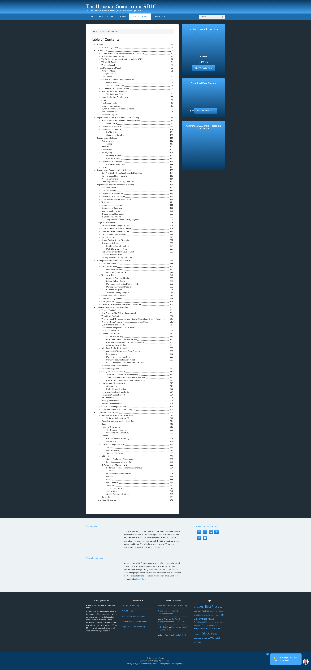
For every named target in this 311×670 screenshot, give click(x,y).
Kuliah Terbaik (163, 627)
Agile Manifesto (128, 611)
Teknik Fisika (162, 606)
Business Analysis (201, 611)
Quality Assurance (209, 625)
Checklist (212, 611)
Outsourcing (214, 622)
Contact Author (158, 664)
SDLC (206, 633)
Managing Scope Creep (130, 606)
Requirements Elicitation (206, 628)
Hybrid (216, 615)
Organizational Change (202, 622)
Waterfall (206, 638)
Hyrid (220, 615)
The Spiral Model (179, 635)
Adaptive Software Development (134, 616)
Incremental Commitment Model (134, 621)
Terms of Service (144, 664)
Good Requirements (207, 615)
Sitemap (181, 664)
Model (211, 619)
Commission (219, 611)
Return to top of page (155, 658)
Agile (202, 607)
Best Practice (213, 606)
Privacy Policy (132, 664)
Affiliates (196, 607)
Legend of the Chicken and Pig (133, 627)
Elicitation (197, 615)
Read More (159, 547)
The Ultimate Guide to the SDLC (121, 6)
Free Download (203, 68)
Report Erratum (171, 664)
